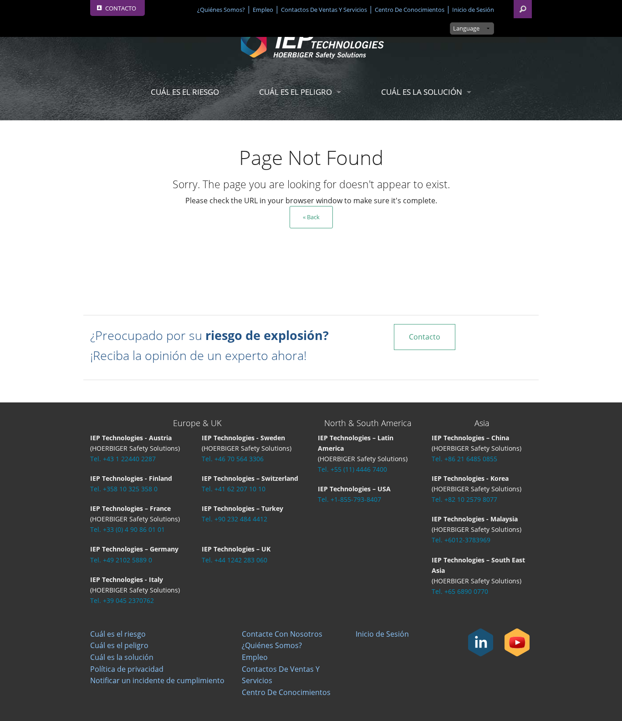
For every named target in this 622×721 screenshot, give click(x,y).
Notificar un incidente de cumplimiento (157, 680)
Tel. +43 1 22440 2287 (123, 458)
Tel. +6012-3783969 (461, 540)
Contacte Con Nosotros (282, 634)
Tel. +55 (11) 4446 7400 (352, 469)
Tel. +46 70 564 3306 (233, 458)
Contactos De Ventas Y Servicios (324, 9)
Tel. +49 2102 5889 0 (121, 560)
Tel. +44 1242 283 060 (234, 560)
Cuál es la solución (421, 92)
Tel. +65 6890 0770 (460, 591)
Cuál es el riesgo (185, 92)
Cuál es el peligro (295, 92)
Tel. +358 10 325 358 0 (124, 488)
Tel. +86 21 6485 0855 (464, 458)
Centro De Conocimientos (409, 9)
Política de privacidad (126, 669)
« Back (311, 217)
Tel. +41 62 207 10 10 (233, 488)
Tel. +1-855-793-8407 (349, 499)
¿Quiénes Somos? (221, 9)
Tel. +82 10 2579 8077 (464, 499)
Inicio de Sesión (473, 9)
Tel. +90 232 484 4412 (234, 519)
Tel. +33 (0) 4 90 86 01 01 (127, 529)
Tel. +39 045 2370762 (122, 600)
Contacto (424, 337)
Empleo (263, 9)
